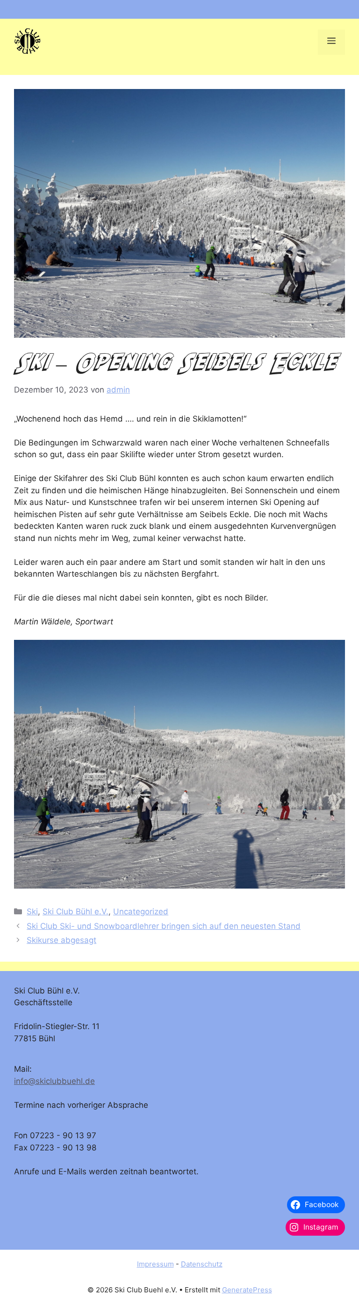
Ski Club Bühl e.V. (75, 911)
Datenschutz (202, 1264)
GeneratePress (247, 1289)
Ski (32, 911)
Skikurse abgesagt (61, 940)
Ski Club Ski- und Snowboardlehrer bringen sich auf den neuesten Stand (164, 926)
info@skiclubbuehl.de (54, 1081)
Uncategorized (140, 911)
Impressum (155, 1264)
